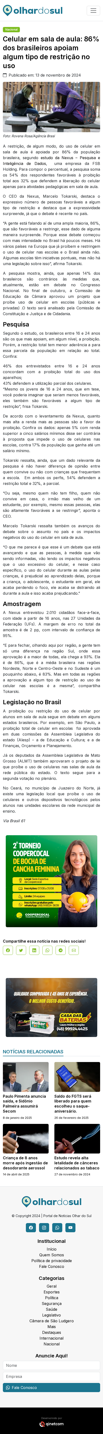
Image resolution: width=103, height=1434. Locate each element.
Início (52, 1249)
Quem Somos (51, 1254)
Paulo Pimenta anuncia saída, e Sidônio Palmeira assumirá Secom (24, 1104)
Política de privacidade (51, 1260)
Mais (51, 1326)
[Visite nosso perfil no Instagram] (44, 1227)
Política (51, 1297)
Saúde (51, 1309)
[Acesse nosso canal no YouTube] (70, 1227)
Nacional (11, 29)
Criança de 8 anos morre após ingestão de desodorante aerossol (25, 1162)
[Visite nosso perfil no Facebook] (31, 1227)
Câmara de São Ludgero (51, 1320)
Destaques (51, 1332)
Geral (52, 1286)
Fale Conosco (51, 1266)
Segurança (52, 1303)
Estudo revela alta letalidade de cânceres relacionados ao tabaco (76, 1162)
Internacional (51, 1338)
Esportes (52, 1292)
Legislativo (51, 1315)
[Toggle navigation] (93, 10)
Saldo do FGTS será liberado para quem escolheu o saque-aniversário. (72, 1104)
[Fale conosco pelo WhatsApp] (57, 1227)
